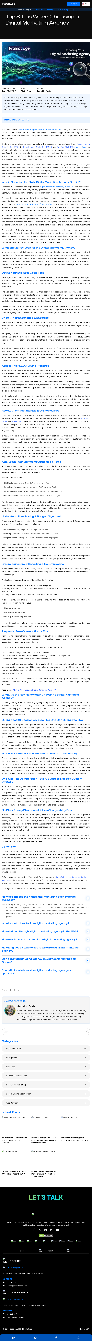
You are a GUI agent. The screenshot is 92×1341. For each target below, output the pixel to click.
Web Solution (12, 1103)
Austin (50, 1251)
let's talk (46, 1197)
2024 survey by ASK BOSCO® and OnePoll (33, 204)
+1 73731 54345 (11, 1282)
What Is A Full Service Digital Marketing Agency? (34, 690)
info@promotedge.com (15, 1317)
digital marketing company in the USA (57, 186)
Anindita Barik (44, 91)
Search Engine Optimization (18, 1093)
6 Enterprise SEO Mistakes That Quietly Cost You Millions (14, 1140)
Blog (27, 9)
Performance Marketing (16, 1075)
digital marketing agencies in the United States (40, 129)
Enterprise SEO (13, 1057)
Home (20, 9)
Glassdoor (16, 421)
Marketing (10, 1066)
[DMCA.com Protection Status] (46, 1235)
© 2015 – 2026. (18, 1329)
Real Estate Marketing (16, 1084)
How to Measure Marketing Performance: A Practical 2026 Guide (44, 1174)
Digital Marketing (13, 1048)
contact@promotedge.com (16, 1286)
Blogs (22, 1251)
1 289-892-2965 (11, 1314)
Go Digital (74, 4)
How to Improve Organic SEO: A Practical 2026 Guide (74, 1139)
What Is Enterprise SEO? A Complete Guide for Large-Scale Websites (43, 1140)
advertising (72, 147)
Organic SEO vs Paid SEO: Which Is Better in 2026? (14, 1172)
